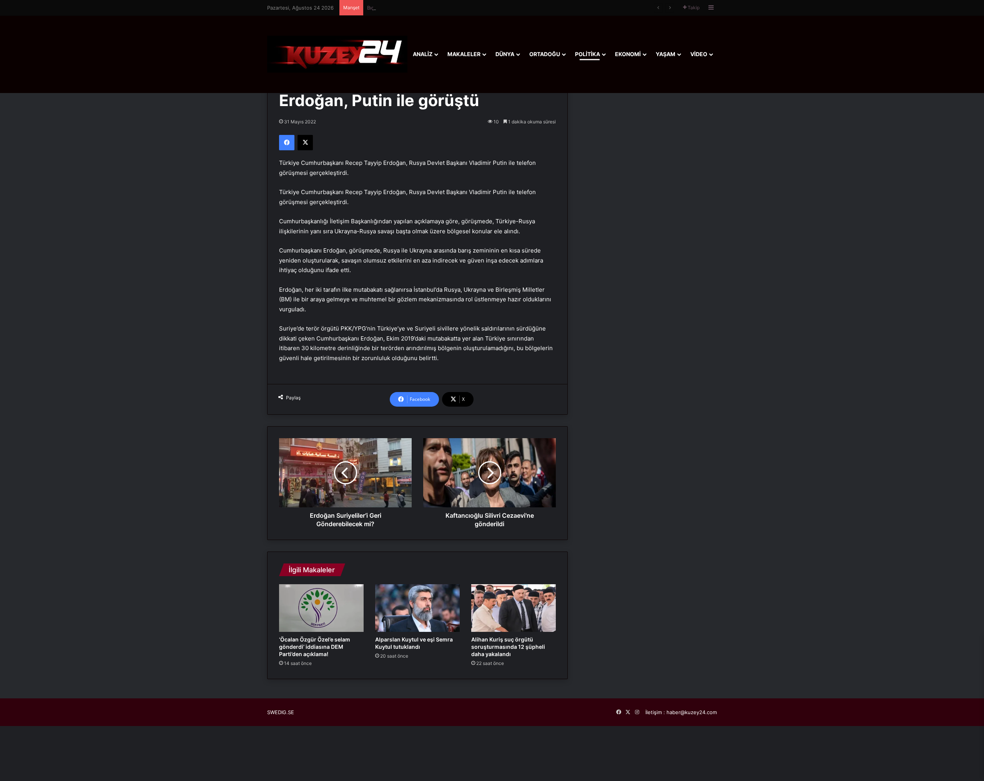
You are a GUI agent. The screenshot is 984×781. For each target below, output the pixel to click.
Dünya (504, 54)
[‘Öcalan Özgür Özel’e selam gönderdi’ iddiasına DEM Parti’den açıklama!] (321, 608)
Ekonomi (628, 54)
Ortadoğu (544, 54)
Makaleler (463, 54)
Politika (587, 54)
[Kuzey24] (337, 54)
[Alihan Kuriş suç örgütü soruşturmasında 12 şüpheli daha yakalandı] (513, 608)
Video (698, 54)
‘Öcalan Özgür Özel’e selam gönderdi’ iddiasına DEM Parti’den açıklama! (314, 646)
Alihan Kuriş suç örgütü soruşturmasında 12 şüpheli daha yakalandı (508, 646)
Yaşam (665, 54)
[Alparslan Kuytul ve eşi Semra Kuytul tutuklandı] (417, 608)
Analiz (422, 54)
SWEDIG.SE (280, 712)
